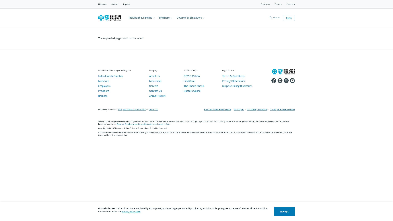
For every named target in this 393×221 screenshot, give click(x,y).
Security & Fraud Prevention (282, 110)
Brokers (278, 4)
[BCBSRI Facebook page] (273, 80)
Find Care (102, 4)
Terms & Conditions (233, 76)
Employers (265, 4)
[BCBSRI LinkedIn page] (279, 80)
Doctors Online (192, 90)
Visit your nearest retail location (132, 110)
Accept (284, 211)
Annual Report (157, 95)
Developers (239, 110)
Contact (114, 4)
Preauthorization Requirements (217, 110)
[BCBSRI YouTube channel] (292, 80)
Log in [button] (289, 18)
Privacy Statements (233, 81)
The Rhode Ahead (194, 86)
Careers (153, 86)
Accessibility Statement (257, 110)
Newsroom (155, 81)
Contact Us (155, 90)
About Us (154, 76)
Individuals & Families (140, 17)
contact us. (153, 110)
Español (126, 4)
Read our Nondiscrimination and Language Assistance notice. (143, 124)
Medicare (164, 17)
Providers (290, 4)
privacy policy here (131, 211)
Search (276, 17)
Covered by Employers (189, 17)
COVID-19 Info (192, 76)
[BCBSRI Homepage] (109, 19)
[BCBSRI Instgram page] (285, 80)
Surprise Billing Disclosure (237, 86)
